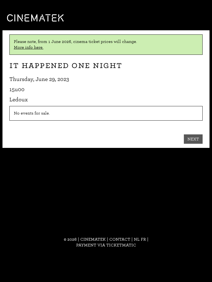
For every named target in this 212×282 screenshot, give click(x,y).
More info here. (28, 47)
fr (143, 239)
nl (137, 239)
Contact (119, 239)
